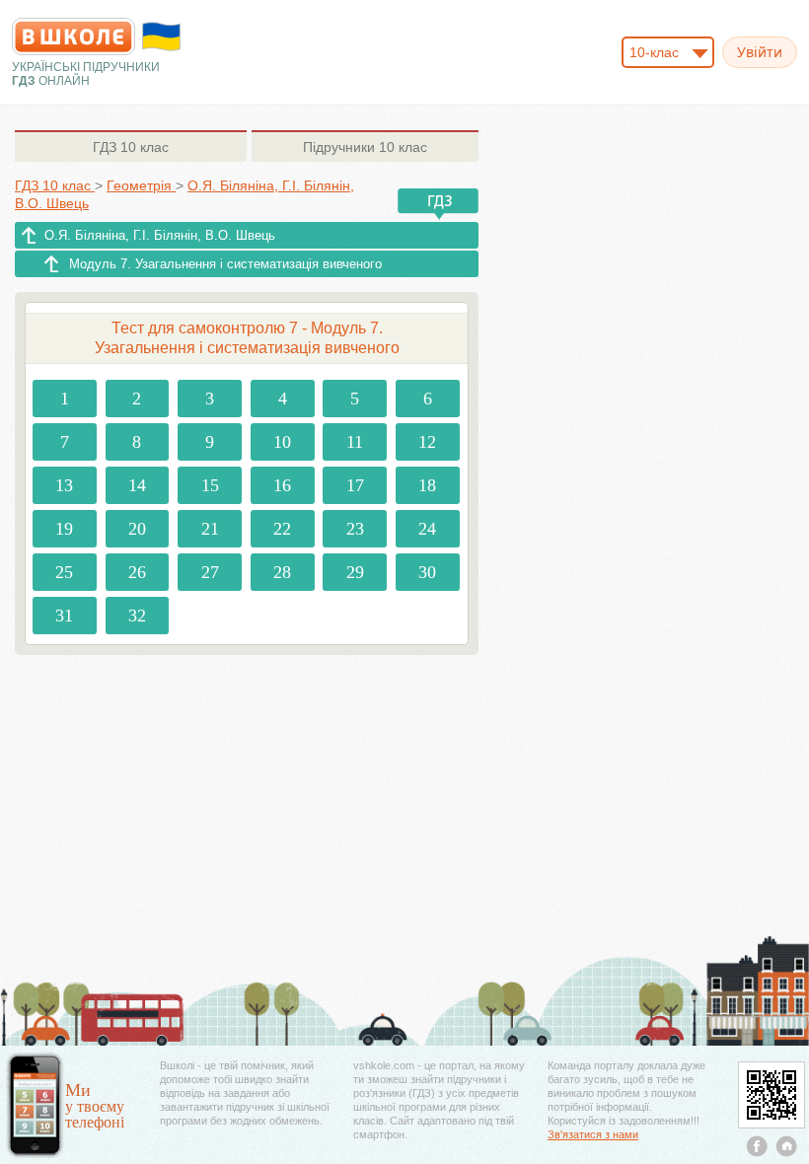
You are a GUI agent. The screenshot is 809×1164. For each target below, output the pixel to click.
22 (282, 529)
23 (355, 529)
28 (282, 572)
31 (64, 615)
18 (427, 485)
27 (210, 572)
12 (427, 442)
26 (137, 572)
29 (355, 572)
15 (210, 485)
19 (64, 529)
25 (64, 572)
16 (282, 485)
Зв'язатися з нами (593, 1134)
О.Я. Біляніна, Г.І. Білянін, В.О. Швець (159, 235)
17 (355, 485)
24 (427, 529)
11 (354, 442)
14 (137, 485)
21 (210, 529)
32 (137, 615)
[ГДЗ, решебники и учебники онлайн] (73, 36)
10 (282, 442)
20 (137, 529)
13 (64, 485)
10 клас (131, 147)
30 (427, 572)
